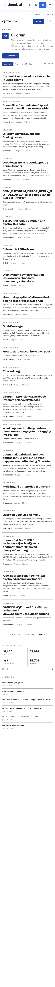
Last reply (8, 64)
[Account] (35, 5)
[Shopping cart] (42, 5)
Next (40, 634)
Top (16, 64)
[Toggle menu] (50, 5)
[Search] (30, 5)
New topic (12, 56)
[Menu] (50, 21)
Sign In (39, 21)
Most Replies (27, 64)
